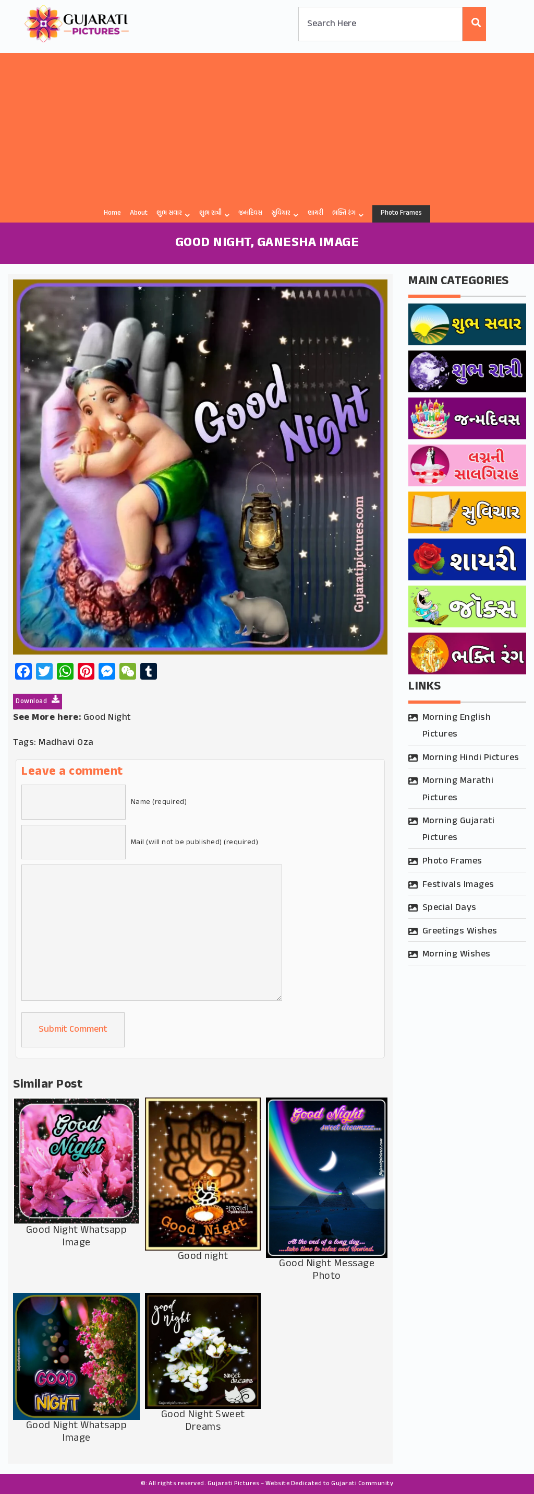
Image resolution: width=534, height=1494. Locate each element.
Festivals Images (458, 885)
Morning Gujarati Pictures (458, 829)
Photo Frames (401, 213)
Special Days (449, 908)
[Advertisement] (267, 126)
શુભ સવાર (169, 213)
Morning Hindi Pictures (470, 758)
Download (32, 701)
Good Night (107, 717)
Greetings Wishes (459, 931)
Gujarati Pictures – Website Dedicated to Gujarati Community (301, 1483)
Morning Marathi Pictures (458, 789)
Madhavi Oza (66, 743)
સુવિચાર (280, 213)
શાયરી (315, 213)
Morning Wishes (456, 954)
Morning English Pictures (456, 726)
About (139, 213)
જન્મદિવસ (250, 213)
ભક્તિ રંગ (344, 213)
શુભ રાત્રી (210, 213)
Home (112, 213)
